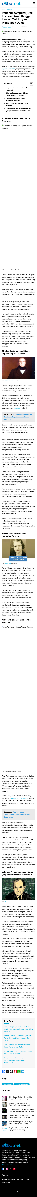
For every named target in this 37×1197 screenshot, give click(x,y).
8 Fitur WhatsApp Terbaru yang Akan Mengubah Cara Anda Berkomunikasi (21, 1110)
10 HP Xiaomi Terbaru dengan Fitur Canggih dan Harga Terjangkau (21, 1098)
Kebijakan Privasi (23, 1179)
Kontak (4, 1179)
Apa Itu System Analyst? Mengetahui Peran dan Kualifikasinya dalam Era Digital (17, 1038)
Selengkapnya (7, 1164)
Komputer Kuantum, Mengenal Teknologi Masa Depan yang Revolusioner (15, 1060)
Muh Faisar (15, 27)
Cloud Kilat (8, 563)
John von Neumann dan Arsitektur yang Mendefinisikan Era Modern (18, 110)
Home (3, 9)
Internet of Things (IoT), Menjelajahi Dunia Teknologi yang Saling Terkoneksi (21, 1124)
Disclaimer (12, 1179)
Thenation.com (9, 902)
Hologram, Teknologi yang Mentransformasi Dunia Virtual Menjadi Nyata (19, 1105)
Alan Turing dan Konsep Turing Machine (17, 104)
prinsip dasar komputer (19, 798)
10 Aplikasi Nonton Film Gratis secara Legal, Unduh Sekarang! (21, 1129)
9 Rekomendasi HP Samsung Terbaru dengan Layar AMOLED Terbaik (21, 1116)
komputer (17, 408)
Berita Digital (8, 1084)
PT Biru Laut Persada (11, 381)
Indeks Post (6, 1183)
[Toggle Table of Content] (30, 84)
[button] (30, 3)
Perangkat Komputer (22, 1084)
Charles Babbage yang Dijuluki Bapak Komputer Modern (17, 94)
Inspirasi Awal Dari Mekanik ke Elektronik (17, 89)
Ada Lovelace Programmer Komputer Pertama (16, 99)
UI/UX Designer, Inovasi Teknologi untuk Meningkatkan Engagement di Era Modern (18, 1029)
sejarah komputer (8, 69)
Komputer (9, 9)
